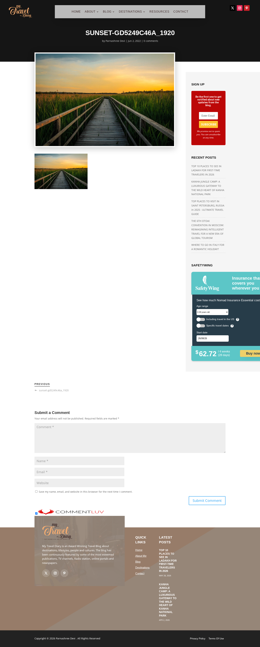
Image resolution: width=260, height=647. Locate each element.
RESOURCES (159, 11)
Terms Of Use (216, 638)
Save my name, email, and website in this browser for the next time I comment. (85, 491)
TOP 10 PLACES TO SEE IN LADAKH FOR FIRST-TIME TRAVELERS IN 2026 (206, 170)
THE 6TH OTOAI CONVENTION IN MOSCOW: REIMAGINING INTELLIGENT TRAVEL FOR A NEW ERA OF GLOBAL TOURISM (207, 229)
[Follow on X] (232, 8)
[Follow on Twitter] (46, 573)
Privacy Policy (197, 638)
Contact (139, 573)
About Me (140, 555)
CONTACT (180, 11)
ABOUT (90, 11)
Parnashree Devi (115, 41)
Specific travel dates (217, 325)
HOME (76, 11)
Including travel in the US (220, 319)
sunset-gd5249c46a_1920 (54, 390)
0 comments (151, 41)
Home (138, 549)
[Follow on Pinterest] (247, 8)
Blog (137, 561)
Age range (202, 306)
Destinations (142, 567)
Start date (202, 332)
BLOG (107, 11)
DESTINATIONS (130, 11)
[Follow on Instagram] (239, 8)
